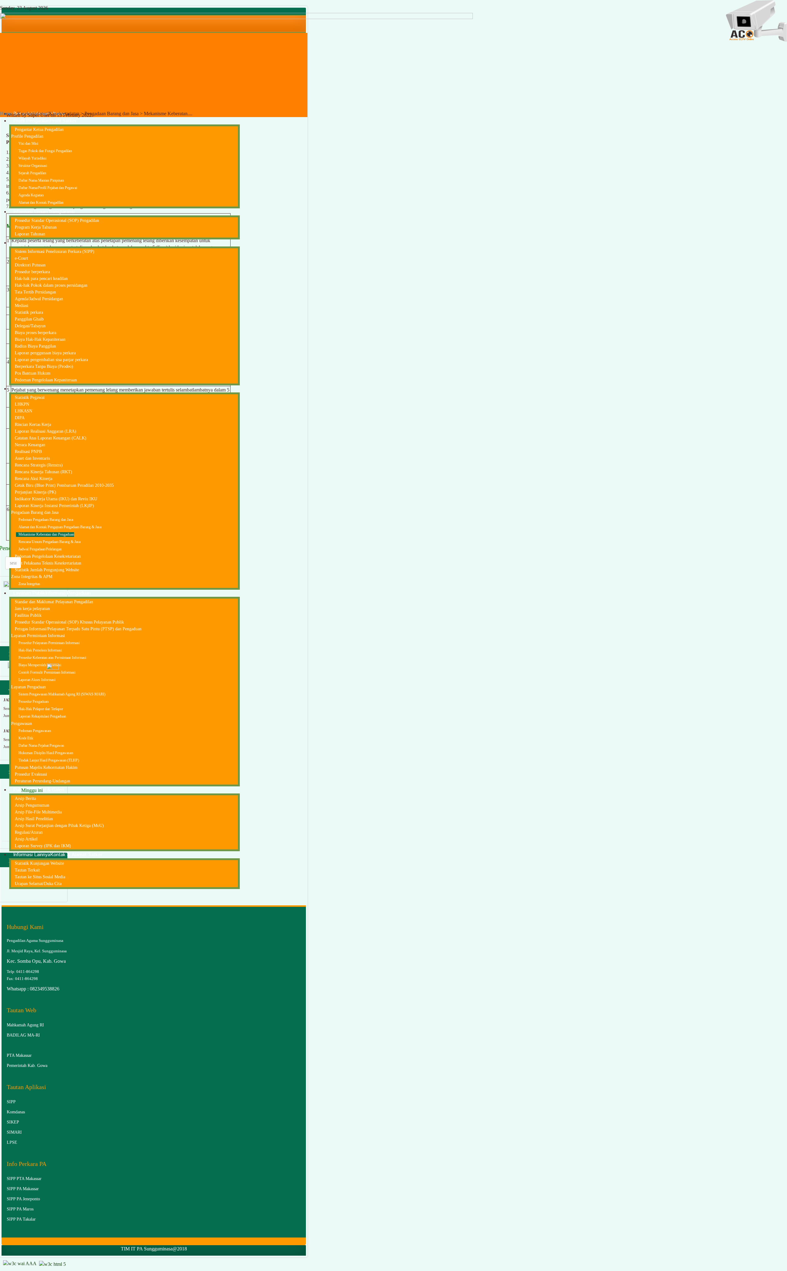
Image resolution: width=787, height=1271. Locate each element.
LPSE (12, 1142)
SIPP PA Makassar (23, 1188)
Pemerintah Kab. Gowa (27, 1065)
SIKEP (13, 1122)
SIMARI (14, 1132)
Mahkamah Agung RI (25, 1025)
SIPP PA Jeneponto (23, 1199)
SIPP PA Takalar (21, 1219)
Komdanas (16, 1112)
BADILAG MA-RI (23, 1035)
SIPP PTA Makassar (24, 1178)
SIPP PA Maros (20, 1209)
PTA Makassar (19, 1055)
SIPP (11, 1102)
